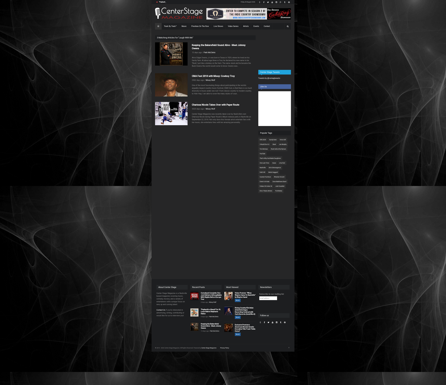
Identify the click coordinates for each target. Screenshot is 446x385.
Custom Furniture (265, 177)
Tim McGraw (264, 149)
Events (256, 26)
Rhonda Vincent (279, 177)
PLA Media (278, 191)
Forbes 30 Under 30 (266, 186)
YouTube (262, 153)
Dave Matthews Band (279, 181)
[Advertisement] (275, 49)
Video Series (233, 26)
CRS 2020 (263, 140)
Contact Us (160, 310)
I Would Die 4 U (264, 144)
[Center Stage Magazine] (179, 13)
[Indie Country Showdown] (248, 14)
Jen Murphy (283, 144)
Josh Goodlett (279, 186)
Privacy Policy (224, 348)
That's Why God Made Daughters (270, 158)
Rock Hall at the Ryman (278, 149)
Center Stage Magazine (208, 348)
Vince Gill (283, 140)
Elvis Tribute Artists (266, 191)
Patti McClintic (209, 52)
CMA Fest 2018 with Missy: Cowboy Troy (213, 76)
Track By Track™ (170, 26)
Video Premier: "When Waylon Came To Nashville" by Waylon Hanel (245, 295)
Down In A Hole (264, 181)
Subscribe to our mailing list (271, 294)
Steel (274, 144)
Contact (267, 26)
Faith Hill (262, 172)
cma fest (282, 163)
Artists (246, 26)
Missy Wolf (210, 80)
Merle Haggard (273, 172)
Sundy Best (273, 140)
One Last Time (264, 163)
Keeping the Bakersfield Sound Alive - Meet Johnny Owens (211, 326)
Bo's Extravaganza (275, 167)
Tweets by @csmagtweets (269, 78)
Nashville (263, 167)
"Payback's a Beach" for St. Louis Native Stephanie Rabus (177, 2)
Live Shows (218, 26)
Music (184, 26)
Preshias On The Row (200, 26)
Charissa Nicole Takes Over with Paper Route (215, 104)
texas (274, 163)
